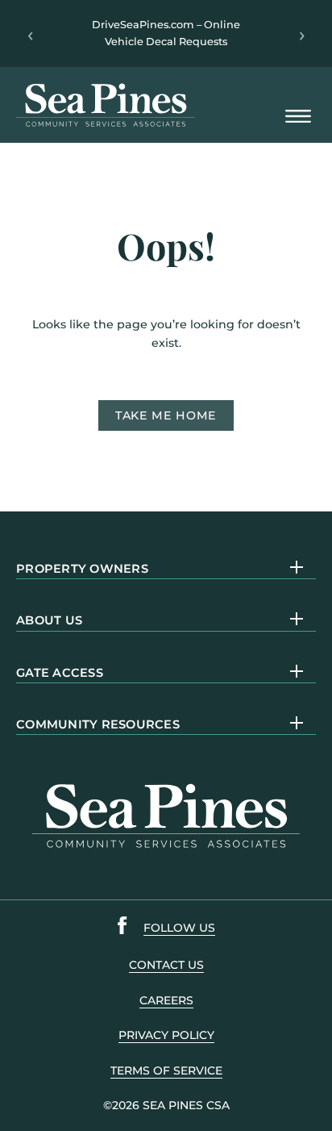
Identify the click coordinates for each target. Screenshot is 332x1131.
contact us (166, 965)
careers (166, 1000)
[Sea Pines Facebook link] (122, 928)
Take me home (166, 415)
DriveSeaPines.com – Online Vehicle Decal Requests (166, 33)
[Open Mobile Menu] (298, 117)
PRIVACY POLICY (166, 1035)
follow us (179, 927)
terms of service (166, 1070)
